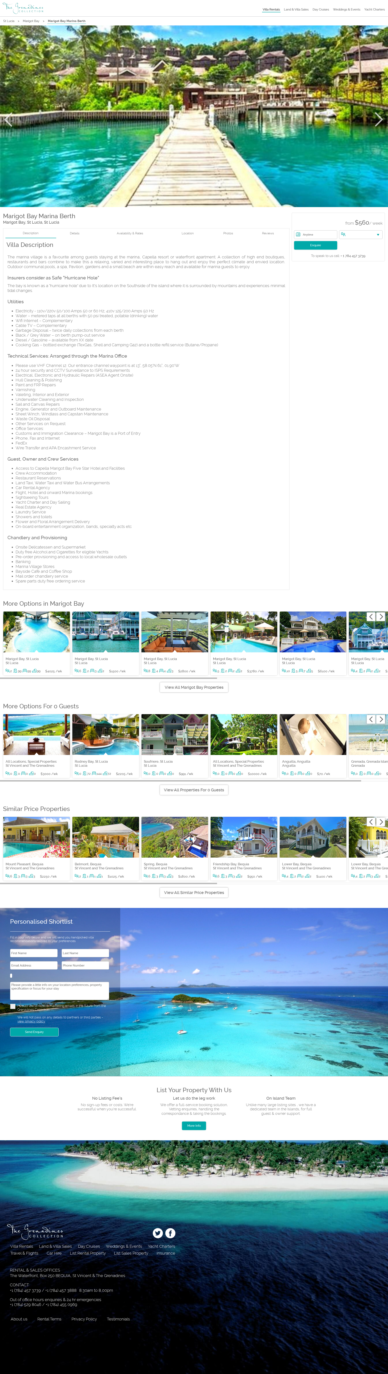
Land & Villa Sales (296, 9)
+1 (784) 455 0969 (61, 1304)
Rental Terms (49, 1319)
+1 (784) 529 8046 (25, 1304)
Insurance (166, 1253)
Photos (228, 233)
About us (19, 1319)
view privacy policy (31, 1021)
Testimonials (118, 1319)
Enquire (315, 245)
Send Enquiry (34, 1032)
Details (74, 233)
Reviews (268, 233)
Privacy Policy (84, 1319)
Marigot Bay (31, 21)
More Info (194, 1126)
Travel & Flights (24, 1253)
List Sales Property (131, 1253)
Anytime (308, 234)
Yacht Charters (374, 9)
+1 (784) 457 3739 (25, 1290)
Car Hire (54, 1253)
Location (188, 233)
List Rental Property (88, 1253)
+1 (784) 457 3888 (61, 1290)
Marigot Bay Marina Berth (66, 21)
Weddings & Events (346, 9)
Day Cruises (321, 9)
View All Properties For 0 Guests (194, 790)
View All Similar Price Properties (194, 892)
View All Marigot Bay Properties (194, 687)
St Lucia (8, 21)
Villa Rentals (271, 9)
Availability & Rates (130, 233)
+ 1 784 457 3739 (338, 256)
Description (31, 233)
